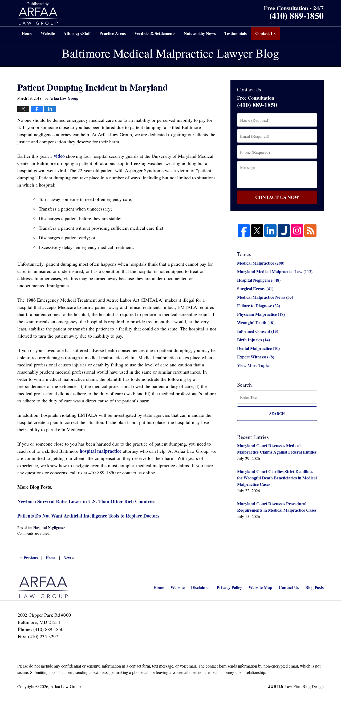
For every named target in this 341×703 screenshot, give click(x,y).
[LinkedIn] (270, 230)
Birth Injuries (253, 340)
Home (27, 33)
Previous (29, 557)
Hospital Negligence (49, 527)
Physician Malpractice (261, 314)
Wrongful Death (255, 323)
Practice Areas (112, 33)
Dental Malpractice (258, 348)
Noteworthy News (200, 33)
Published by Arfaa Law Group (38, 13)
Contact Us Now (277, 197)
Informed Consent (257, 331)
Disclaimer (200, 587)
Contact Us (265, 33)
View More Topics (253, 365)
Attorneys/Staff (77, 33)
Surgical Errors (255, 288)
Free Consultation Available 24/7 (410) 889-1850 (294, 13)
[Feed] (310, 230)
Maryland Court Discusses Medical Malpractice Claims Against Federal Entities (276, 448)
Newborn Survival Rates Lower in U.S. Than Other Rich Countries (86, 501)
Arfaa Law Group (65, 686)
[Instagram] (297, 230)
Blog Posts (314, 587)
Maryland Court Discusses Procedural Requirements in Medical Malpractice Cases (276, 506)
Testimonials (235, 33)
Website (48, 33)
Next (69, 557)
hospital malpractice (100, 450)
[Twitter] (257, 230)
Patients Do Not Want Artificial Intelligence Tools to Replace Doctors (88, 515)
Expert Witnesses (255, 357)
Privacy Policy (229, 587)
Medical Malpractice (260, 263)
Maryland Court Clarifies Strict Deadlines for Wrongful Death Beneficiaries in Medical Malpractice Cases (277, 477)
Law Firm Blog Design (296, 686)
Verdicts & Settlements (154, 33)
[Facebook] (244, 230)
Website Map (260, 587)
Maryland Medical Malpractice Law (274, 271)
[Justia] (284, 230)
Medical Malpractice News (265, 297)
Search (277, 413)
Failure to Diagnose (258, 305)
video (59, 155)
